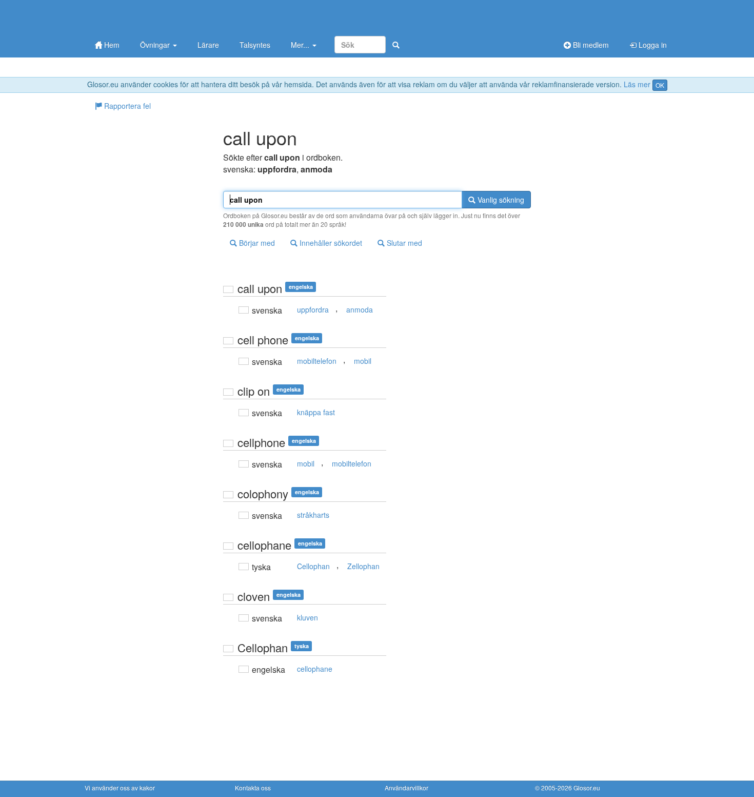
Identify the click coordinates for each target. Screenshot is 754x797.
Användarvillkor (406, 787)
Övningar (156, 45)
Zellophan (363, 566)
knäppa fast (316, 412)
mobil (362, 361)
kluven (307, 617)
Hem (111, 45)
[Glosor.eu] (138, 17)
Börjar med (256, 243)
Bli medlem (590, 45)
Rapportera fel (126, 106)
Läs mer (637, 84)
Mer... (301, 45)
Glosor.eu (586, 787)
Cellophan (313, 566)
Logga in (652, 45)
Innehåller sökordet (329, 243)
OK (660, 85)
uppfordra (313, 309)
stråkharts (313, 515)
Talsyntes (255, 45)
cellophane (314, 669)
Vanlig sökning (499, 200)
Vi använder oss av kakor (120, 787)
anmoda (359, 309)
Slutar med (403, 243)
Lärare (208, 45)
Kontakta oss (253, 787)
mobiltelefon (316, 361)
